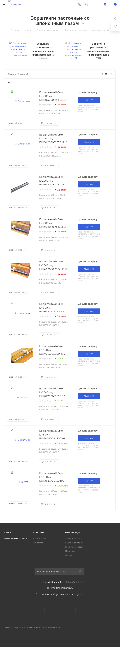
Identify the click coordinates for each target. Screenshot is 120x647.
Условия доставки (74, 543)
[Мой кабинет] (93, 4)
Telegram (41, 610)
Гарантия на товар (74, 547)
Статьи (68, 555)
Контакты (38, 543)
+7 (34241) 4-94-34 (52, 582)
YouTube (49, 610)
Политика (70, 551)
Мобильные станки (15, 538)
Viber (71, 610)
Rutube (64, 610)
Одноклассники (56, 610)
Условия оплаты (73, 538)
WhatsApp (79, 610)
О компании (39, 538)
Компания (39, 533)
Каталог (9, 533)
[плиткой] (102, 74)
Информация (72, 533)
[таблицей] (111, 74)
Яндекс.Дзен (86, 610)
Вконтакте (34, 610)
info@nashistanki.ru (62, 587)
